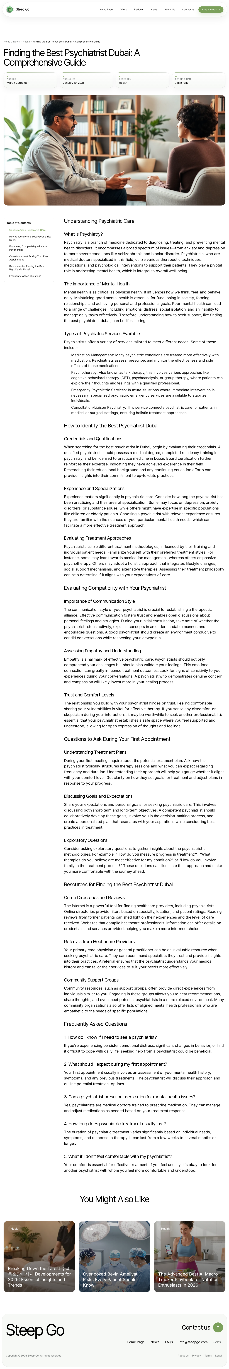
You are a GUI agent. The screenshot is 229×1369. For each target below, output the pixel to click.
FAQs (169, 1342)
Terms (208, 1355)
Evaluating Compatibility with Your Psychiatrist (28, 248)
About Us (183, 1355)
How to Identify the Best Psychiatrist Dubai (30, 238)
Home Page (136, 1342)
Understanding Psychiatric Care (27, 230)
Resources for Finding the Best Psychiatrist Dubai (26, 268)
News (16, 41)
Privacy (196, 1355)
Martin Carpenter (18, 82)
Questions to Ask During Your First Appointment (28, 258)
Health (26, 41)
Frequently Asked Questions (25, 276)
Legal (218, 1355)
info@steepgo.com (193, 1342)
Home (7, 41)
